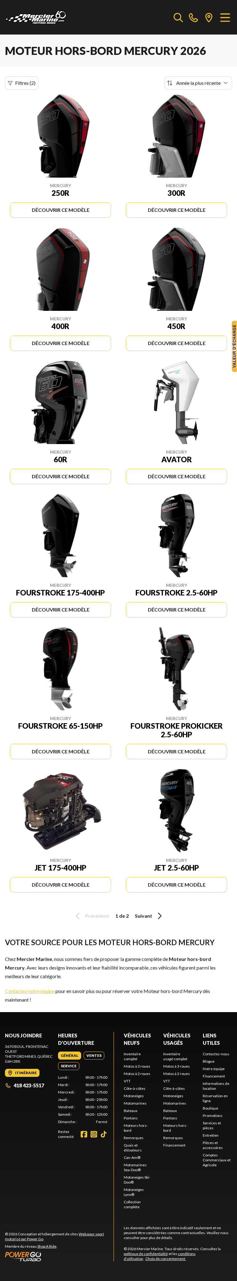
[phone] (193, 17)
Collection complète (132, 1204)
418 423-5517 (29, 1085)
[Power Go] (59, 1256)
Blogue (208, 1061)
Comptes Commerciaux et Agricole (217, 1160)
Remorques (133, 1137)
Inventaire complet (132, 1056)
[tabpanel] (82, 1099)
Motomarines (135, 1103)
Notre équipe (214, 1068)
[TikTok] (103, 1134)
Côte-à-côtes (134, 1088)
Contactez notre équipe (30, 991)
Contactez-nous (216, 1054)
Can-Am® (132, 1157)
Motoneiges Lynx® (134, 1192)
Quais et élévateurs (133, 1147)
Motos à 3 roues (137, 1066)
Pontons (131, 1118)
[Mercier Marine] (36, 17)
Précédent (97, 916)
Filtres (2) (25, 83)
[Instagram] (94, 1134)
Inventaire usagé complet (175, 1056)
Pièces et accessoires (213, 1145)
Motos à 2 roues (137, 1073)
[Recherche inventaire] (178, 17)
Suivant (143, 916)
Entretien (210, 1135)
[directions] (209, 17)
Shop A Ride (46, 1246)
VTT (127, 1081)
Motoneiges (134, 1096)
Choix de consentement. (165, 1258)
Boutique (210, 1108)
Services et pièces (212, 1125)
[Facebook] (84, 1134)
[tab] (69, 1056)
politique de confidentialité (146, 1253)
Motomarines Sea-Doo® (135, 1167)
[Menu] (225, 17)
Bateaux (130, 1110)
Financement (174, 1145)
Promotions (212, 1115)
